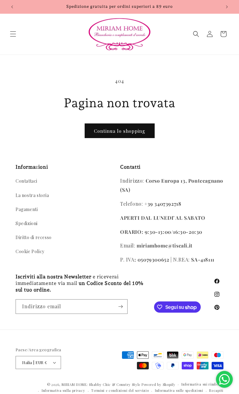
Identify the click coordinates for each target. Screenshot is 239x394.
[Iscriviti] (120, 306)
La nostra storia (32, 195)
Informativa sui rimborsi (202, 384)
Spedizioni (27, 223)
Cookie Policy (30, 251)
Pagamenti (27, 209)
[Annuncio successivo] (227, 7)
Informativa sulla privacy (63, 390)
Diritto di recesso (34, 237)
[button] (13, 34)
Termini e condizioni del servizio (120, 390)
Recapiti (216, 390)
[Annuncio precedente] (12, 7)
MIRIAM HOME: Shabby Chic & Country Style (101, 384)
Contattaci (26, 181)
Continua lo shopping (119, 131)
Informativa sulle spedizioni (179, 390)
